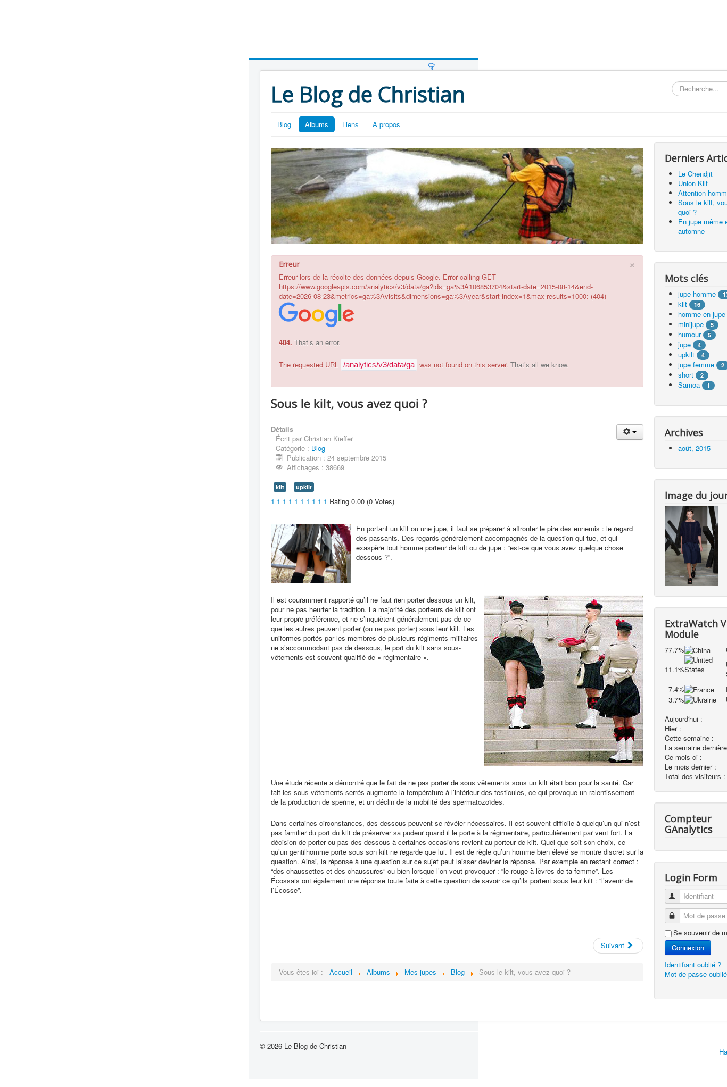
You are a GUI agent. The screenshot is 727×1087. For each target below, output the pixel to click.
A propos (386, 124)
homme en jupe (701, 314)
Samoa (689, 385)
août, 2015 (694, 448)
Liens (350, 124)
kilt (280, 487)
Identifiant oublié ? (693, 964)
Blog (284, 124)
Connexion (688, 947)
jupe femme (696, 364)
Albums (316, 124)
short (685, 375)
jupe (684, 344)
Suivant (613, 945)
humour (689, 334)
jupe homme (697, 294)
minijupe (691, 324)
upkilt (304, 487)
